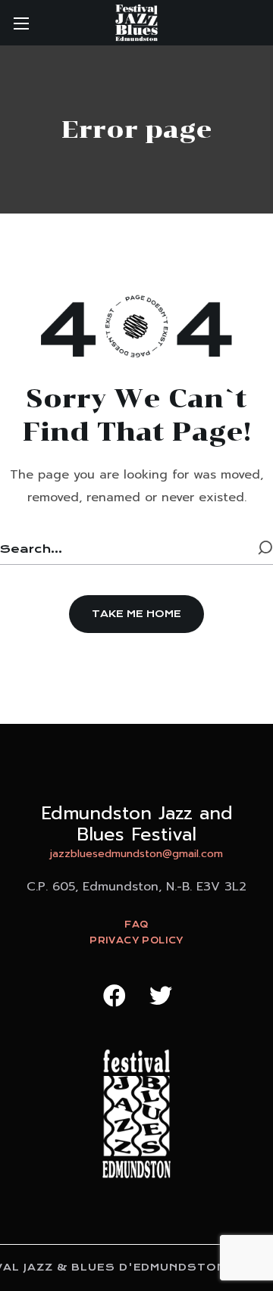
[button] (136, 614)
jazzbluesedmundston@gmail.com (136, 854)
